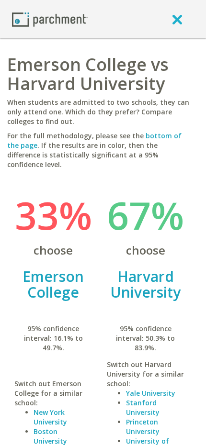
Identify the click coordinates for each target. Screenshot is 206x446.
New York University (50, 417)
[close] (177, 19)
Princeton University (143, 426)
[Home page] (50, 18)
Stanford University (143, 407)
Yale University (150, 393)
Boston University (50, 436)
